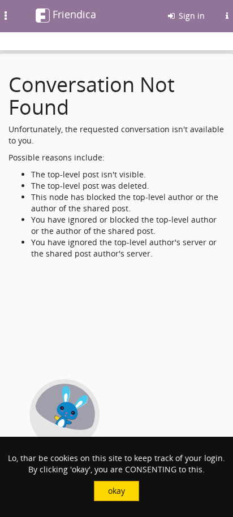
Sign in (190, 15)
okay (116, 490)
